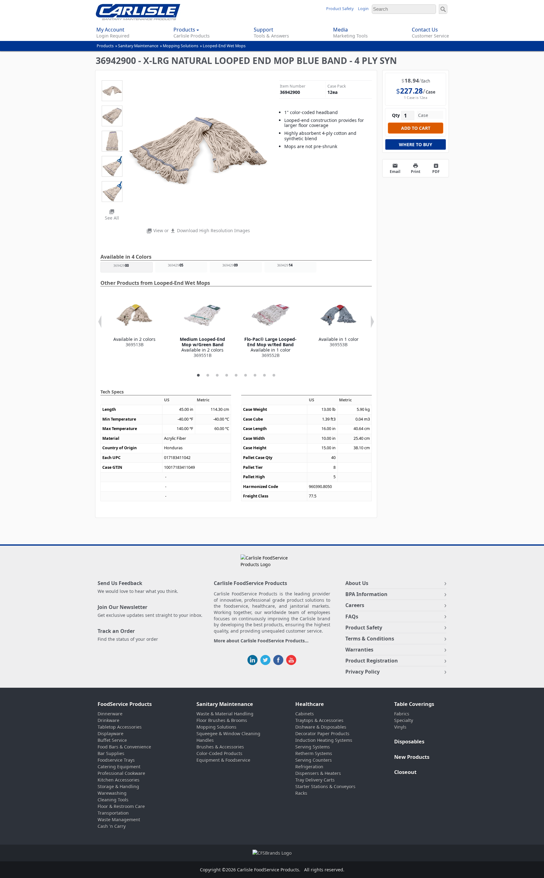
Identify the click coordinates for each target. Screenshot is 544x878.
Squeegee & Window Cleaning (228, 734)
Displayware (110, 734)
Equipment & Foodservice (223, 760)
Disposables (409, 741)
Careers (354, 605)
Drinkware (108, 720)
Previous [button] (100, 321)
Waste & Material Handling (224, 714)
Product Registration (371, 660)
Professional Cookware (121, 773)
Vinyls (400, 727)
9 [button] (274, 375)
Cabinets (304, 714)
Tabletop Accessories (120, 727)
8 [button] (264, 375)
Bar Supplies (111, 753)
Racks (301, 793)
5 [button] (236, 375)
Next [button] (372, 321)
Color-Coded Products (219, 753)
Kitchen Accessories (118, 780)
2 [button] (208, 375)
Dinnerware (110, 714)
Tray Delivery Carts (315, 780)
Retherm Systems (313, 753)
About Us (356, 583)
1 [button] (198, 375)
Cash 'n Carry (112, 826)
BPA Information (366, 594)
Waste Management (119, 820)
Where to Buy (415, 144)
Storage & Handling (118, 786)
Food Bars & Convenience (124, 747)
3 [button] (217, 375)
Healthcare (309, 704)
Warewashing (112, 793)
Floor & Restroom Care (121, 806)
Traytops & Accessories (319, 720)
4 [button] (227, 375)
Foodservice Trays (116, 760)
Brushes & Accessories (220, 747)
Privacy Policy (362, 671)
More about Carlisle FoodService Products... (261, 641)
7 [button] (255, 375)
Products (105, 46)
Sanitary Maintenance (138, 46)
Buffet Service (112, 740)
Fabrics (401, 714)
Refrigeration (309, 767)
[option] (134, 322)
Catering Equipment (119, 767)
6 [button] (245, 375)
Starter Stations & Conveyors (325, 786)
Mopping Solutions (180, 46)
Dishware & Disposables (320, 727)
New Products (411, 757)
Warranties (359, 649)
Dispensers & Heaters (318, 773)
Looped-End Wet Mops (224, 46)
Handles (205, 740)
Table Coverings (414, 704)
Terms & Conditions (369, 638)
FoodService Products (125, 704)
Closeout (405, 772)
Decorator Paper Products (322, 734)
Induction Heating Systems (323, 740)
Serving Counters (313, 760)
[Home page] (138, 18)
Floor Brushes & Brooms (221, 720)
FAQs (351, 616)
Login (363, 8)
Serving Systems (312, 747)
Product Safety (340, 8)
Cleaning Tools (113, 800)
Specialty (403, 720)
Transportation (113, 813)
